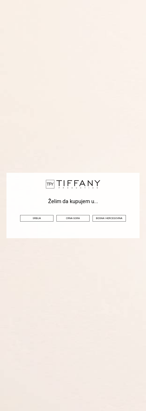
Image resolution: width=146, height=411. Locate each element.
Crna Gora (73, 218)
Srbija (37, 218)
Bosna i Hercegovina (109, 218)
